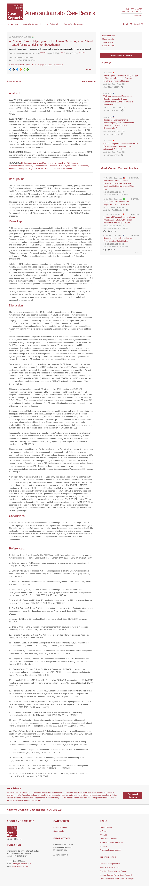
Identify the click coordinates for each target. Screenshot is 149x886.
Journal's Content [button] (31, 24)
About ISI (103, 846)
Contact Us (137, 15)
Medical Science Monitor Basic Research (116, 875)
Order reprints (108, 39)
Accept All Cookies (133, 795)
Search (137, 24)
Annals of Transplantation (110, 864)
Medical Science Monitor (109, 867)
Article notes (30, 65)
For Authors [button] (51, 24)
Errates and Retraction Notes (111, 842)
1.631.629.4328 (136, 9)
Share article (107, 42)
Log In (126, 24)
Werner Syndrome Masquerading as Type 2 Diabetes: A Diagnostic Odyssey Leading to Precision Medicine (120, 78)
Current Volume (106, 827)
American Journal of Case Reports (113, 871)
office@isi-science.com (22, 864)
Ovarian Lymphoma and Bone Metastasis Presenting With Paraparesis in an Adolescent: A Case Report (120, 146)
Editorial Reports (60, 827)
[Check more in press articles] (136, 160)
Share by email (108, 46)
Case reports (58, 831)
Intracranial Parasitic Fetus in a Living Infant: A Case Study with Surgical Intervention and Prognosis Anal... (119, 220)
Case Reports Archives (109, 839)
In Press (103, 831)
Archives (103, 835)
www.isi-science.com (20, 866)
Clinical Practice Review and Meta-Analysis (117, 879)
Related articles (108, 36)
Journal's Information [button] (74, 24)
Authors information (16, 65)
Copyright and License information (50, 65)
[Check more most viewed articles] (136, 253)
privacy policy (37, 800)
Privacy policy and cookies (110, 850)
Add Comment (88, 81)
